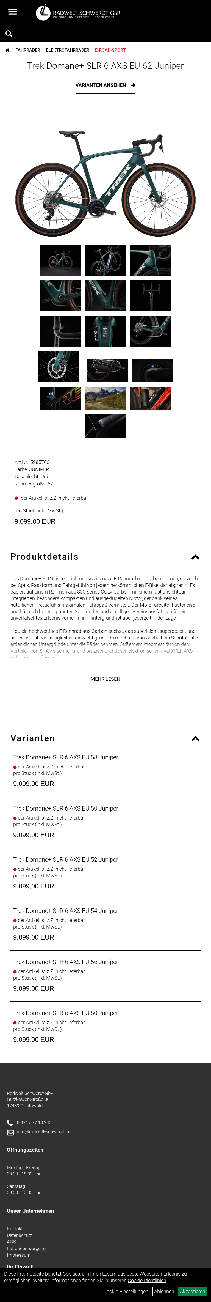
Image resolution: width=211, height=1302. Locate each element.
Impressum (18, 1255)
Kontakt (15, 1228)
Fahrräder (27, 50)
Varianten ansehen (101, 85)
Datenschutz (19, 1235)
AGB (11, 1242)
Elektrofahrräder (67, 50)
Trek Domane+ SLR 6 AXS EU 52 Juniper (65, 859)
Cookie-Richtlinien (147, 1280)
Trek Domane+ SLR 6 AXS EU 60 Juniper (65, 1013)
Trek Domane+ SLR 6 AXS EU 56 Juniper (65, 961)
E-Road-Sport (110, 50)
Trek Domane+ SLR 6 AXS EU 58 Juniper (65, 757)
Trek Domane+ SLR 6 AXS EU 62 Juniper (105, 66)
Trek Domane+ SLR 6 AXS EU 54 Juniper (65, 910)
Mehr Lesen (105, 679)
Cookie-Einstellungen (125, 1291)
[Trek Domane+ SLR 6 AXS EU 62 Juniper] (105, 173)
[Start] (7, 50)
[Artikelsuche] (8, 34)
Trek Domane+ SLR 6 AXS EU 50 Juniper (65, 808)
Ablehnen (164, 1291)
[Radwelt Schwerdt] (80, 12)
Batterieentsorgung (26, 1248)
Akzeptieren (192, 1291)
